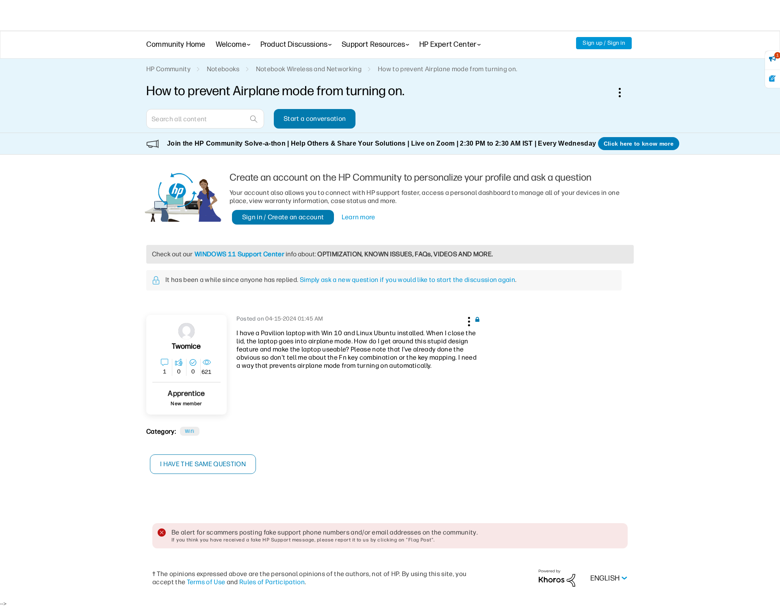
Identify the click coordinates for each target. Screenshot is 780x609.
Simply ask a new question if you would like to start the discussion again (407, 280)
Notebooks (223, 69)
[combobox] (205, 119)
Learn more (358, 217)
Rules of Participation (272, 582)
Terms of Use (206, 582)
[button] (468, 320)
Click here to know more (639, 143)
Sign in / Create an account (283, 217)
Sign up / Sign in (604, 42)
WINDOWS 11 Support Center (239, 254)
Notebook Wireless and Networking (309, 69)
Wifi (190, 431)
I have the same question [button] (203, 464)
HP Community (168, 69)
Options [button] (624, 92)
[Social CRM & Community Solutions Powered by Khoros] (557, 577)
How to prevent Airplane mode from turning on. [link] (447, 69)
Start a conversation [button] (315, 118)
